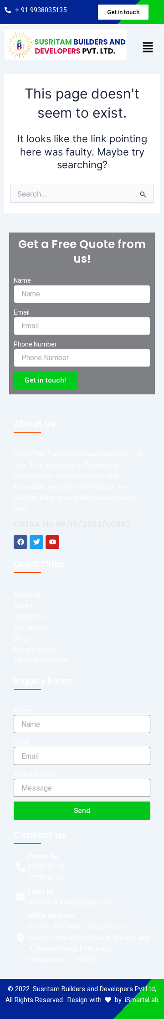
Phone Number (35, 344)
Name (22, 280)
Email (22, 312)
